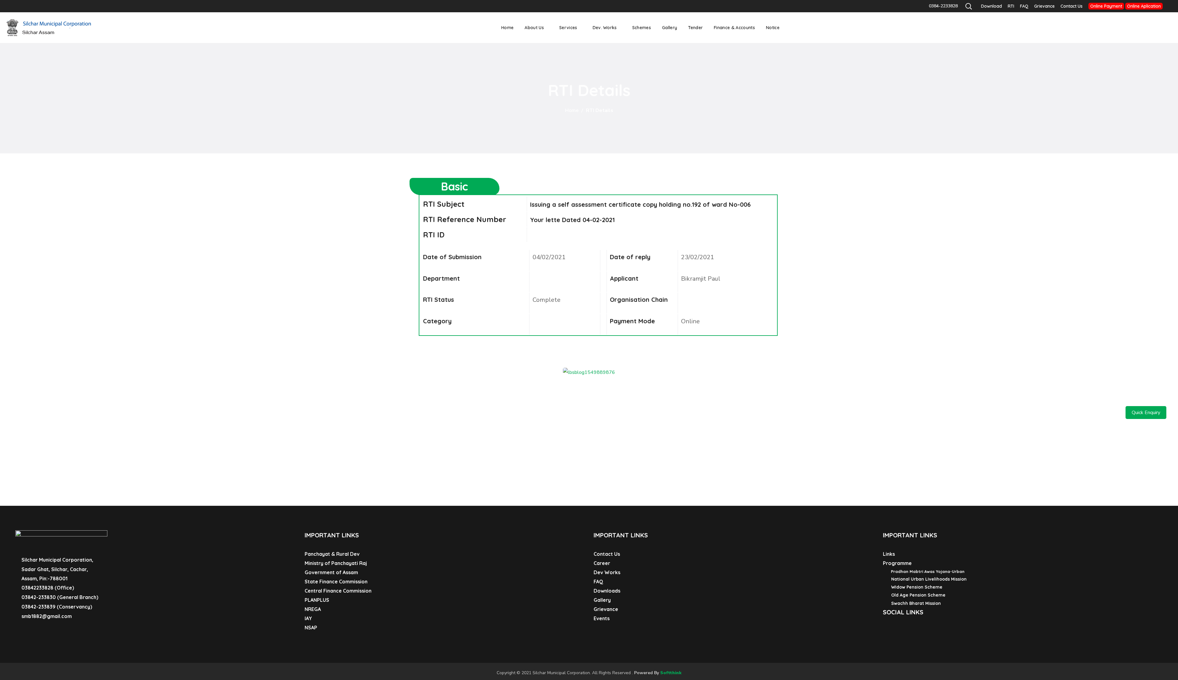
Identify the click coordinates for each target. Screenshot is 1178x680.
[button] (968, 6)
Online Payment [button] (1106, 6)
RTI (1011, 6)
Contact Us (1072, 6)
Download (991, 6)
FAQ (1024, 6)
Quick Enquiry (1146, 412)
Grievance (1044, 6)
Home (572, 110)
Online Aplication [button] (1144, 6)
